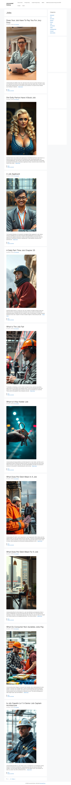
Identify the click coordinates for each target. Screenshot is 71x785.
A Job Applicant (13, 174)
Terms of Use (20, 2)
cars (51, 16)
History (51, 22)
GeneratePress (42, 783)
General (51, 20)
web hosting (52, 32)
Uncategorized (53, 29)
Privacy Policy (27, 2)
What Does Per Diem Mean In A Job (21, 477)
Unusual (51, 31)
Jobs (8, 89)
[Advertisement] (57, 54)
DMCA (43, 2)
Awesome (52, 15)
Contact (19, 5)
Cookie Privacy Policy (36, 2)
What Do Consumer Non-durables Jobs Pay (25, 627)
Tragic (51, 27)
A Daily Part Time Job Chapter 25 (20, 250)
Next (13, 778)
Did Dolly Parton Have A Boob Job (21, 97)
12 (11, 778)
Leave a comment (11, 90)
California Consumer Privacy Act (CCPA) (53, 2)
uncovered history (9, 4)
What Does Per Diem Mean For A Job (22, 552)
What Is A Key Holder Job (17, 402)
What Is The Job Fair (15, 327)
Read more (20, 86)
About (23, 5)
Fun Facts (52, 18)
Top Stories (52, 25)
